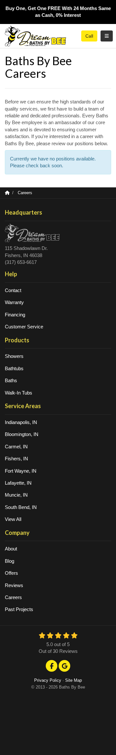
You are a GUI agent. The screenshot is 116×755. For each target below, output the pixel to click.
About (11, 548)
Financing (15, 314)
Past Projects (19, 609)
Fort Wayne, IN (20, 471)
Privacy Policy (47, 680)
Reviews (14, 585)
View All (13, 519)
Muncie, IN (16, 495)
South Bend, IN (21, 507)
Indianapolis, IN (21, 422)
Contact (13, 290)
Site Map (73, 680)
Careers (13, 597)
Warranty (14, 302)
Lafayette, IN (18, 483)
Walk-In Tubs (18, 392)
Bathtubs (14, 368)
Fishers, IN (16, 458)
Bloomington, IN (21, 434)
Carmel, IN (16, 446)
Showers (14, 356)
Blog (9, 561)
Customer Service (24, 326)
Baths (11, 380)
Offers (11, 573)
